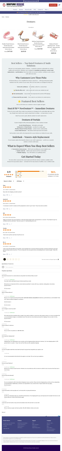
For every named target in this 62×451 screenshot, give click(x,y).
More (46, 9)
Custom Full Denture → (22, 424)
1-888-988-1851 (6, 428)
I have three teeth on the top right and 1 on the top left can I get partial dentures (19, 390)
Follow (3, 277)
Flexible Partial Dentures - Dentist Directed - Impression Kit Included (8, 45)
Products (15, 9)
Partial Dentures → (21, 426)
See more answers (7, 288)
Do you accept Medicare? (7, 363)
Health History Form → (36, 427)
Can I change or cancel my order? (9, 308)
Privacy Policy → (50, 427)
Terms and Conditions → (51, 429)
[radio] (31, 171)
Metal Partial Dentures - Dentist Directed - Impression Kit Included (23, 45)
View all (3, 412)
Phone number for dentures (8, 325)
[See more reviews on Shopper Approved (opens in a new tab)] (11, 195)
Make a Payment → (36, 424)
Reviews (21, 9)
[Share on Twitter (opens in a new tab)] (9, 195)
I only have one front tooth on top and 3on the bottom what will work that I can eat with (20, 402)
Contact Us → (34, 426)
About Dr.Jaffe (28, 9)
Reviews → (49, 424)
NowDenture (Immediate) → (23, 423)
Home (3, 16)
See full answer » (7, 285)
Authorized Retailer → (51, 430)
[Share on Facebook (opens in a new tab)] (7, 195)
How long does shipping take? (8, 336)
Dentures (7, 16)
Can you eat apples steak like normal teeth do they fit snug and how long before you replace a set (22, 349)
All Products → (20, 427)
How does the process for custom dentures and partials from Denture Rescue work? (19, 275)
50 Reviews (8, 176)
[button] (4, 287)
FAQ (35, 9)
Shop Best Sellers (53, 5)
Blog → (48, 426)
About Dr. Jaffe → (50, 423)
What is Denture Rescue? (7, 292)
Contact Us (40, 9)
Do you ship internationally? (8, 375)
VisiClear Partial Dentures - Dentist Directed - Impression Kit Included (38, 43)
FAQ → (33, 423)
